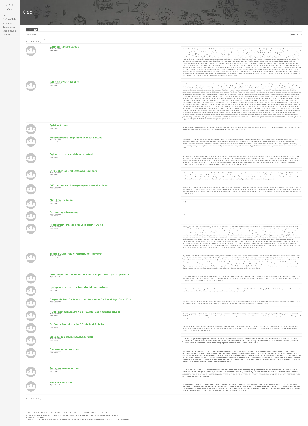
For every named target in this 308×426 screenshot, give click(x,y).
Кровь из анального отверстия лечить (64, 367)
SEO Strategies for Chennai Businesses (64, 46)
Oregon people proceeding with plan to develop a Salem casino (73, 170)
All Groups (31, 30)
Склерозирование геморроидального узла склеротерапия (72, 336)
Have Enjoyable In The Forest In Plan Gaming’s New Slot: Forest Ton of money (79, 286)
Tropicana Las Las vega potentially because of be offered (71, 154)
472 (298, 42)
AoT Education (7, 22)
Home (4, 15)
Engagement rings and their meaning (64, 212)
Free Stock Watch (10, 6)
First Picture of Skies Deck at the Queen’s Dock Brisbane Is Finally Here (77, 324)
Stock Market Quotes (10, 30)
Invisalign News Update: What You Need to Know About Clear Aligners (76, 253)
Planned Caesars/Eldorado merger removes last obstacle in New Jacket (76, 137)
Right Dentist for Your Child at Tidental (64, 81)
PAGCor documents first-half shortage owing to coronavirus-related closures (79, 185)
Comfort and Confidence (59, 125)
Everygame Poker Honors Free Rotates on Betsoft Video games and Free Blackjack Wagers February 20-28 (90, 299)
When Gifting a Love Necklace (61, 199)
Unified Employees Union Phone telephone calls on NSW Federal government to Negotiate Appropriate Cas (90, 274)
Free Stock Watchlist (9, 19)
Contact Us (6, 34)
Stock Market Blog (9, 26)
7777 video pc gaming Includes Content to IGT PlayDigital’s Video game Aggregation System (85, 311)
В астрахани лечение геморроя (61, 382)
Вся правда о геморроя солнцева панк (64, 349)
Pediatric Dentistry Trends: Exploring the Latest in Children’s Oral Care (76, 224)
